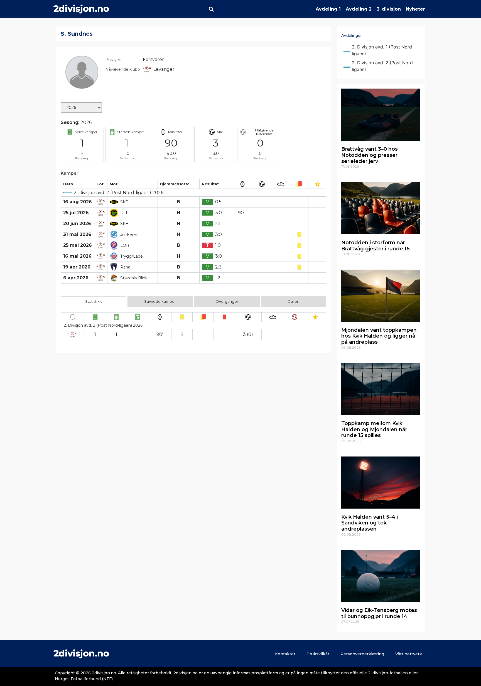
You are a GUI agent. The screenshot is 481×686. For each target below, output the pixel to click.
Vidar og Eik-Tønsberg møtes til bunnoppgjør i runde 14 (379, 613)
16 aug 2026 (77, 201)
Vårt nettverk (408, 653)
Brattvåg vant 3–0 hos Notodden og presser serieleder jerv (369, 155)
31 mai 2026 (77, 234)
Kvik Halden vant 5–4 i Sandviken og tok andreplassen (369, 523)
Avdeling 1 (328, 9)
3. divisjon (389, 9)
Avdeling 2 (359, 9)
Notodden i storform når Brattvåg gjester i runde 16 (375, 246)
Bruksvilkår (317, 653)
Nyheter (415, 9)
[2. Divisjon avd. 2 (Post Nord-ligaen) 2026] (380, 66)
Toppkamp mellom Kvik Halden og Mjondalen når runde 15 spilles (374, 429)
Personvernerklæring (362, 653)
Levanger (164, 69)
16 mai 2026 (77, 256)
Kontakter (285, 653)
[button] (211, 9)
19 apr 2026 (76, 267)
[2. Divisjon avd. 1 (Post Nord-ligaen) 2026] (380, 50)
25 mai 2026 (77, 245)
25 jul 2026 (76, 212)
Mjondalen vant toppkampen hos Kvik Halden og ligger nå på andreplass (379, 336)
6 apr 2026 (76, 277)
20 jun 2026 (77, 223)
